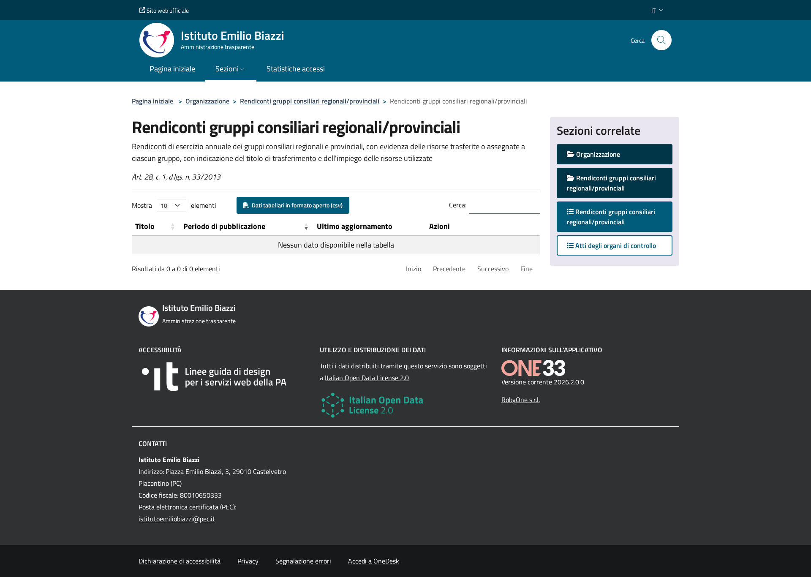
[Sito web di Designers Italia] (224, 376)
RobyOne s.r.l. (520, 400)
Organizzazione (207, 101)
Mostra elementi (174, 205)
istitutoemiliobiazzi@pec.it (177, 519)
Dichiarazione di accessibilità (179, 561)
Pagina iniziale (152, 101)
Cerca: (457, 205)
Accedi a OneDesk (373, 561)
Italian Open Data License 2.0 (367, 378)
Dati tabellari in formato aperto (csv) (296, 205)
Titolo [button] (145, 226)
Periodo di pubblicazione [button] (224, 226)
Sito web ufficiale (167, 10)
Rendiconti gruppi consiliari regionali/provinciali (309, 101)
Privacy (248, 561)
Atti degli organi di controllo (615, 245)
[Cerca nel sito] (661, 40)
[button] (658, 10)
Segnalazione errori (303, 561)
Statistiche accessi (296, 68)
